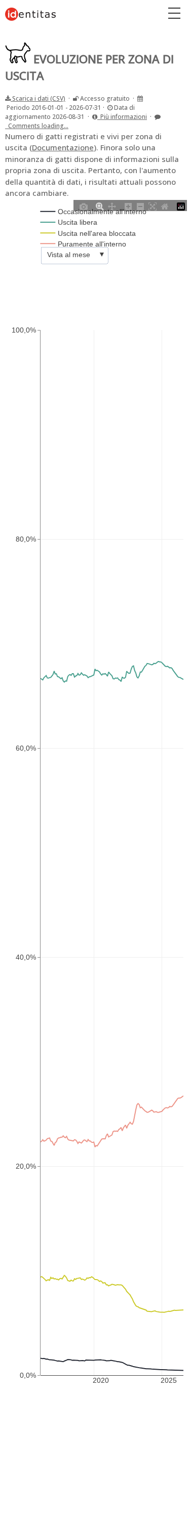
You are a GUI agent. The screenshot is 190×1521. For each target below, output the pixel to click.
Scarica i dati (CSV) (38, 98)
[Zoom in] (128, 205)
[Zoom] (100, 205)
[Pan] (112, 205)
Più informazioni (122, 116)
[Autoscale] (152, 205)
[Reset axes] (165, 205)
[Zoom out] (140, 205)
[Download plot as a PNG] (84, 205)
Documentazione (63, 147)
